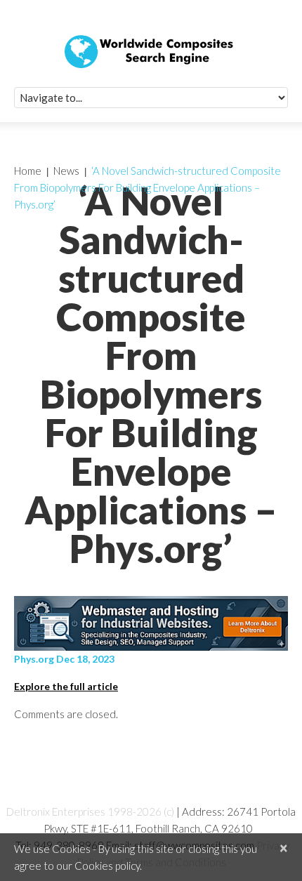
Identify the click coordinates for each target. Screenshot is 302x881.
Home (27, 170)
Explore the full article (66, 686)
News (66, 170)
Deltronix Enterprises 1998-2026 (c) (90, 811)
